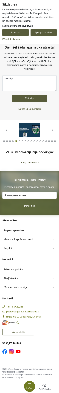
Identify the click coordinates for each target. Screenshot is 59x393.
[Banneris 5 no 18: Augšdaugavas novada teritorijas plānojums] (29, 129)
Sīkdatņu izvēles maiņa (16, 287)
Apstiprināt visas (43, 32)
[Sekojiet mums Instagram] (11, 351)
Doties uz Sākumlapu (29, 108)
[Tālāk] (52, 130)
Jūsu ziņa (8, 78)
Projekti (8, 248)
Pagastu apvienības (14, 230)
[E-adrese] (8, 322)
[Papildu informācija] (18, 322)
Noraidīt (15, 32)
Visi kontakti (18, 332)
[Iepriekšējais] (7, 130)
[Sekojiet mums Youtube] (18, 351)
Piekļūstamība (11, 278)
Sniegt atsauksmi (30, 162)
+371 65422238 (14, 306)
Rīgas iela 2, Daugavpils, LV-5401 (23, 316)
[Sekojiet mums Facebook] (4, 351)
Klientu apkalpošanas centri (18, 239)
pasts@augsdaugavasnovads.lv (22, 311)
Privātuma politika (13, 269)
